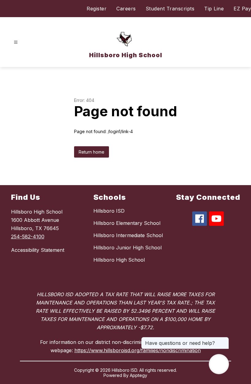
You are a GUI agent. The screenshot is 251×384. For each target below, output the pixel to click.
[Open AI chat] (218, 364)
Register (97, 9)
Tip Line (214, 9)
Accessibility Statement (37, 250)
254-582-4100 (27, 236)
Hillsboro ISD (109, 211)
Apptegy (138, 375)
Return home (91, 152)
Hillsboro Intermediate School (128, 235)
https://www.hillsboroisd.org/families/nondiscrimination (137, 350)
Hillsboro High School (119, 260)
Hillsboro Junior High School (127, 247)
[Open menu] (15, 42)
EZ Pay (242, 9)
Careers (126, 9)
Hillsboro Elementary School (126, 223)
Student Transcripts (170, 9)
